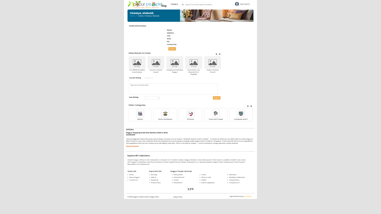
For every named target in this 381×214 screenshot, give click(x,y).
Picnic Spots (217, 160)
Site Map (154, 175)
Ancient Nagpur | (133, 160)
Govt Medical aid (143, 164)
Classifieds (142, 162)
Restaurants (178, 175)
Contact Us (133, 180)
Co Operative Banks (204, 162)
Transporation (234, 180)
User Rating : (134, 97)
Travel (203, 175)
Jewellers (226, 160)
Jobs (243, 160)
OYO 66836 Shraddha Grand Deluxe (137, 71)
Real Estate (178, 183)
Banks (184, 162)
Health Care (235, 160)
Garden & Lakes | (178, 160)
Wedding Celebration (237, 177)
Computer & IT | (166, 160)
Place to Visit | (145, 160)
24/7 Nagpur (132, 162)
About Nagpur (134, 177)
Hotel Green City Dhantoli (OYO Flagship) (194, 72)
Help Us (153, 177)
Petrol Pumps (239, 162)
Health (203, 180)
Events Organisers (208, 183)
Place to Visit (206, 177)
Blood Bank (131, 164)
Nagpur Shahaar (191, 160)
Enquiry (172, 49)
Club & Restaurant (204, 160)
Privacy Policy (156, 183)
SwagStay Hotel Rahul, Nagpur (175, 71)
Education (155, 160)
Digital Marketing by (241, 196)
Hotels (165, 162)
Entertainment (179, 177)
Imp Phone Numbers (154, 162)
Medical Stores (174, 162)
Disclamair (154, 180)
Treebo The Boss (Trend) (212, 71)
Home (132, 16)
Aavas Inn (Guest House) (156, 71)
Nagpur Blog (177, 197)
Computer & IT (234, 183)
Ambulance (191, 162)
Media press (228, 162)
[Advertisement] (238, 54)
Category (174, 4)
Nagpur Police (218, 162)
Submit (216, 98)
